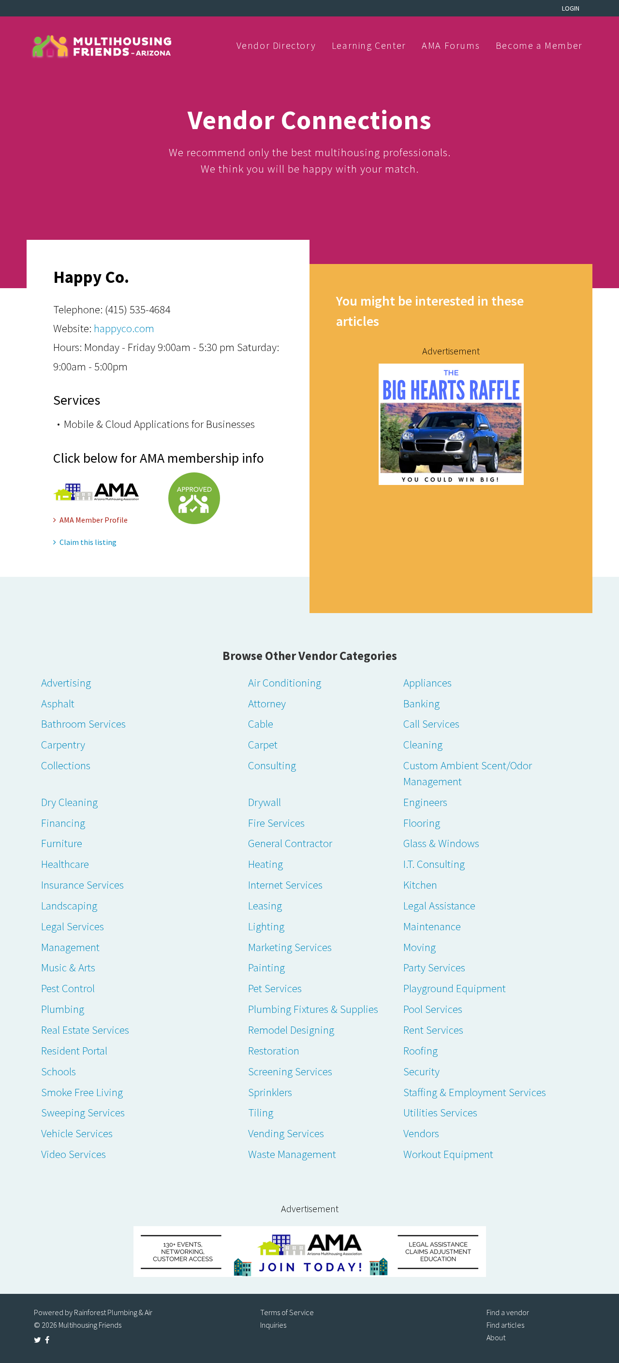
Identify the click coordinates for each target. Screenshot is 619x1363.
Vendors (421, 1133)
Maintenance (432, 926)
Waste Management (292, 1154)
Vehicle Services (77, 1133)
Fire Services (276, 823)
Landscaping (69, 905)
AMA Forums (451, 45)
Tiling (260, 1112)
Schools (58, 1071)
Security (421, 1071)
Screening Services (290, 1071)
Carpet (263, 744)
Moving (419, 947)
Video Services (73, 1154)
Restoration (273, 1050)
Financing (63, 823)
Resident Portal (74, 1050)
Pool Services (432, 1009)
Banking (421, 703)
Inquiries (273, 1325)
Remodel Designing (291, 1030)
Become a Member (539, 45)
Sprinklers (270, 1092)
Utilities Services (440, 1112)
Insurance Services (82, 885)
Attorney (267, 703)
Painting (266, 967)
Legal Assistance (439, 905)
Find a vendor (507, 1312)
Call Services (431, 724)
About (495, 1337)
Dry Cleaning (69, 802)
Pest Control (68, 988)
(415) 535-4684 (137, 309)
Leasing (265, 905)
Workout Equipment (448, 1154)
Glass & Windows (441, 843)
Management (70, 947)
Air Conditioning (284, 682)
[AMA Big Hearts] (451, 423)
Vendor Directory (276, 45)
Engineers (425, 802)
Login (570, 8)
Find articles (505, 1325)
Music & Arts (68, 967)
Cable (260, 724)
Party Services (434, 967)
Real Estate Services (85, 1030)
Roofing (420, 1050)
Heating (265, 864)
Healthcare (65, 864)
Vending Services (286, 1133)
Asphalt (57, 703)
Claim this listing (88, 542)
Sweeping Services (83, 1112)
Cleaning (422, 744)
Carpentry (63, 744)
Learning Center (369, 45)
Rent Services (433, 1030)
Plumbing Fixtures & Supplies (313, 1009)
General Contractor (290, 843)
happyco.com (124, 328)
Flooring (421, 823)
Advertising (66, 682)
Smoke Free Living (82, 1092)
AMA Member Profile (93, 520)
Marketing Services (290, 947)
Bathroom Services (83, 724)
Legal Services (72, 926)
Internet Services (285, 885)
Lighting (266, 926)
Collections (65, 765)
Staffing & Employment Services (474, 1092)
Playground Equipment (454, 988)
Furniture (61, 843)
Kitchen (420, 885)
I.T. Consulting (434, 864)
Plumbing (62, 1009)
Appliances (427, 682)
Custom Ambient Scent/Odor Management (467, 773)
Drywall (264, 802)
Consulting (272, 765)
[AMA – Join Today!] (309, 1251)
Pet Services (275, 988)
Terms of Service (287, 1312)
